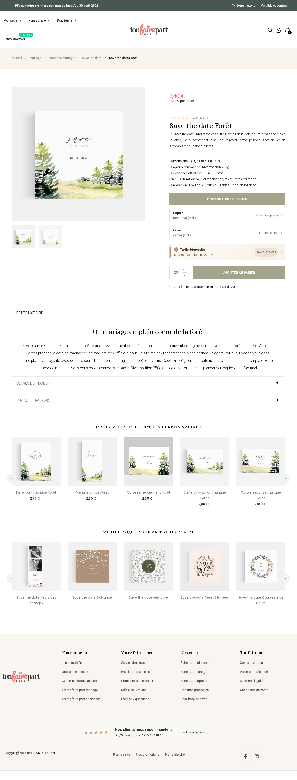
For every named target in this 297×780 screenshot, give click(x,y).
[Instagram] (257, 756)
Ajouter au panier (239, 273)
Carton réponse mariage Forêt (261, 495)
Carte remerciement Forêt (148, 492)
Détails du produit (33, 383)
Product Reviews (32, 401)
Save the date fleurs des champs (36, 600)
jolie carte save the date (213, 345)
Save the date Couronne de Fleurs (261, 600)
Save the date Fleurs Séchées (205, 597)
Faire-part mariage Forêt (36, 492)
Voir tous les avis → (196, 732)
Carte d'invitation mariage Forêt (204, 495)
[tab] (148, 315)
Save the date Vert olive (148, 597)
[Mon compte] (279, 30)
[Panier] (288, 30)
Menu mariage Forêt (92, 492)
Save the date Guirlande (92, 597)
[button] (270, 30)
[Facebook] (245, 756)
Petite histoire (29, 313)
